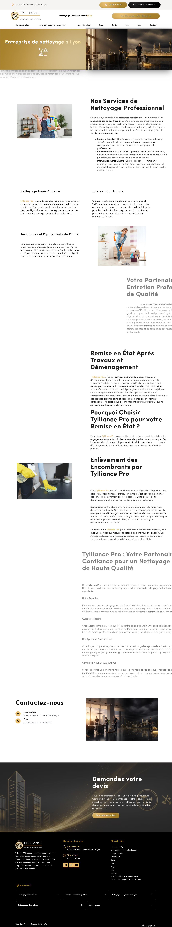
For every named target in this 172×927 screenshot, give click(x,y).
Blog (139, 25)
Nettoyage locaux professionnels (52, 25)
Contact (153, 25)
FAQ (127, 25)
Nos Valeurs (115, 857)
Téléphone (72, 855)
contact (114, 873)
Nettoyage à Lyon (22, 25)
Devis (101, 25)
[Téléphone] (64, 855)
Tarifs (114, 25)
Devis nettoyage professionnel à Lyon (126, 880)
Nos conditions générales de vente (124, 876)
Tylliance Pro (93, 377)
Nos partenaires (83, 25)
